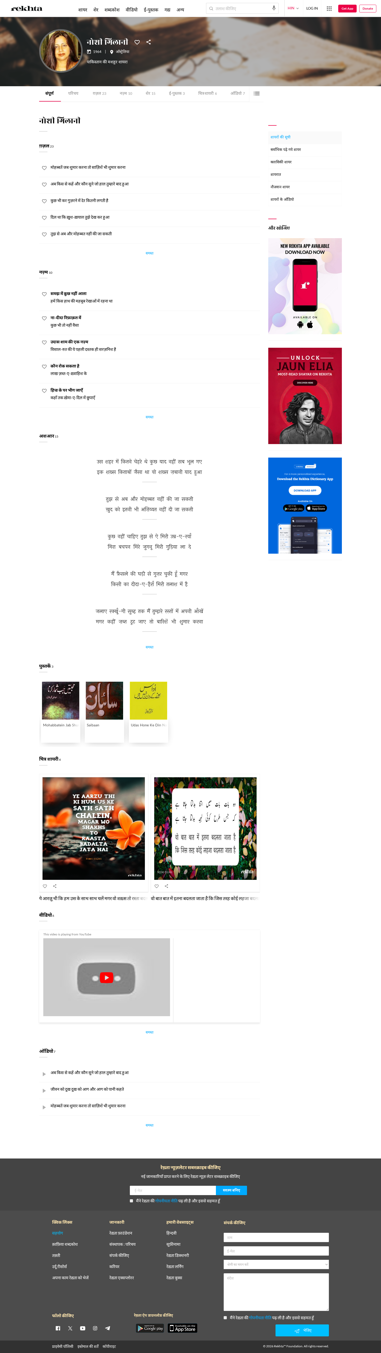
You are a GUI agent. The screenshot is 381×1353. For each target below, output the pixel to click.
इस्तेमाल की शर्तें (87, 1346)
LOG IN (312, 8)
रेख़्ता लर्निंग (175, 1266)
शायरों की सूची (281, 137)
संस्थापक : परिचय (122, 1244)
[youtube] (83, 1328)
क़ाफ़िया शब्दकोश (65, 1244)
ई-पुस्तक (177, 93)
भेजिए (307, 1330)
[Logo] (26, 9)
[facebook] (58, 1328)
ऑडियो (237, 93)
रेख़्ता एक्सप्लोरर (121, 1278)
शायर (82, 9)
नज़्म (126, 93)
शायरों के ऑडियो (282, 199)
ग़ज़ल (99, 93)
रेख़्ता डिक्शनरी (177, 1255)
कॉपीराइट (109, 1346)
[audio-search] (274, 8)
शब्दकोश (111, 9)
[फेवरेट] (137, 41)
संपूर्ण (49, 93)
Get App (347, 8)
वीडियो (132, 9)
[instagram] (95, 1328)
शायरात (276, 174)
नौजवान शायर (280, 187)
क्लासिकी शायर (281, 162)
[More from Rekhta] (329, 9)
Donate (368, 8)
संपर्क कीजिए (119, 1255)
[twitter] (70, 1328)
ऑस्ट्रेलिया (122, 52)
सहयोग (57, 1233)
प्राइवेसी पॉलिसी (62, 1346)
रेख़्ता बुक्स (174, 1278)
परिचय (73, 93)
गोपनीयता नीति (166, 1200)
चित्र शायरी (207, 93)
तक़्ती (56, 1255)
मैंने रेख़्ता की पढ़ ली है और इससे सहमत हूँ (178, 1200)
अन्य (180, 9)
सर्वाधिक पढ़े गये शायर (286, 150)
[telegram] (107, 1328)
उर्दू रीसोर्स (59, 1266)
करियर (114, 1266)
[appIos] (182, 1328)
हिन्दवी (171, 1233)
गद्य (167, 9)
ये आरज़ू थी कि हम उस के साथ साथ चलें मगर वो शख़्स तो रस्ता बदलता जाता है (102, 898)
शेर (151, 93)
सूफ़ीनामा (173, 1244)
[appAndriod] (150, 1328)
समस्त (149, 254)
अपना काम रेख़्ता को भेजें (70, 1278)
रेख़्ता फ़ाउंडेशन (120, 1233)
